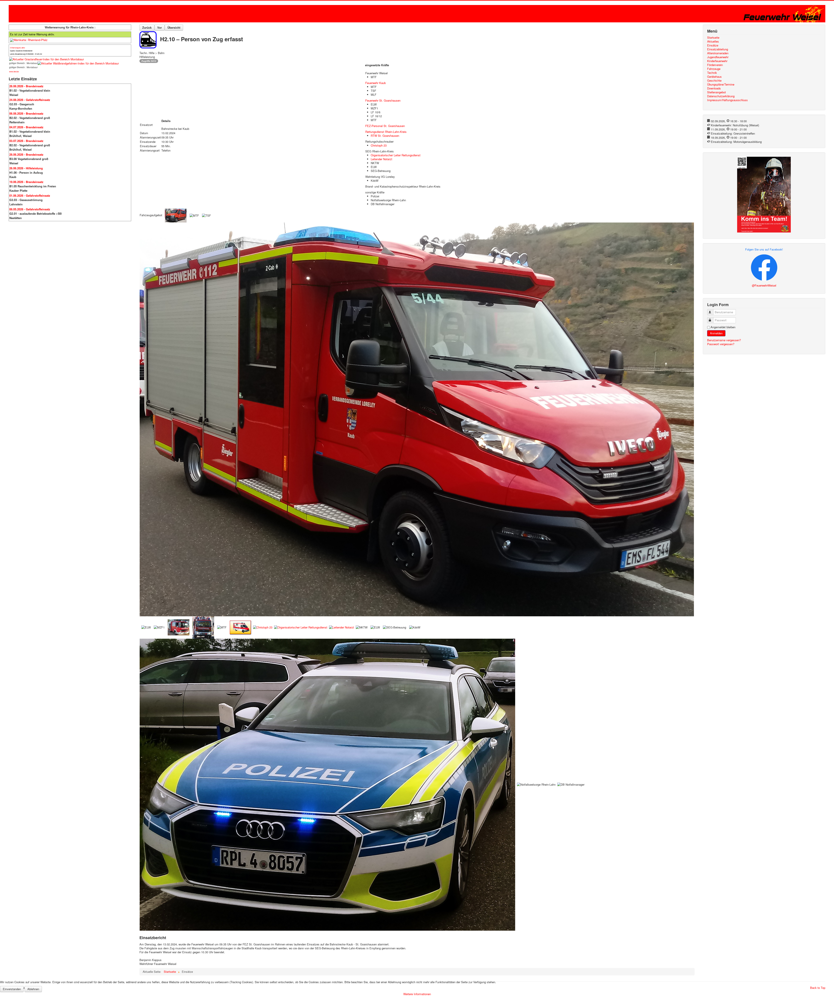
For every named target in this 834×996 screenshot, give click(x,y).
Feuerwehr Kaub (375, 83)
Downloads (714, 88)
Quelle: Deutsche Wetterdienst (21, 50)
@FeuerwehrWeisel (764, 285)
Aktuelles (713, 41)
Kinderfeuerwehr (717, 61)
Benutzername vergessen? (724, 340)
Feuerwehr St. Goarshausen (382, 100)
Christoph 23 (379, 145)
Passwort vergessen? (720, 344)
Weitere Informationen (417, 994)
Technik (712, 73)
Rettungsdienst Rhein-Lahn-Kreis (386, 132)
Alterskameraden (717, 53)
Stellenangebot (716, 92)
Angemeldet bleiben (723, 327)
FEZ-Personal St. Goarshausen (385, 126)
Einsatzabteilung (717, 49)
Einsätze (712, 45)
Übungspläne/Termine (720, 84)
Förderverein (715, 65)
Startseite (713, 38)
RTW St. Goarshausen (385, 136)
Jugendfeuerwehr (717, 57)
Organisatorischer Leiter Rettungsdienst (395, 155)
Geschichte (714, 80)
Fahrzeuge (713, 69)
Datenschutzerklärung (721, 96)
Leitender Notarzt (381, 159)
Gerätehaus (714, 77)
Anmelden (716, 333)
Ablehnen (33, 989)
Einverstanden (12, 989)
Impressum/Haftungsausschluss (727, 100)
